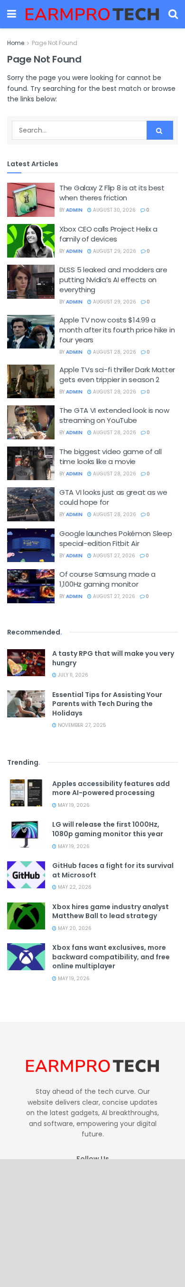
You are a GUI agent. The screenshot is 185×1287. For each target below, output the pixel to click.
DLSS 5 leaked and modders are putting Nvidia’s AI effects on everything (113, 280)
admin (74, 210)
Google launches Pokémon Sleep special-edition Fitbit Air (115, 538)
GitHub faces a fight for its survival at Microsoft (113, 870)
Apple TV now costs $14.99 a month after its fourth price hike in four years (117, 330)
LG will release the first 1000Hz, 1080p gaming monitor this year (107, 829)
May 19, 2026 (73, 805)
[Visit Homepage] (92, 14)
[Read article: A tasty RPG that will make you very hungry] (26, 662)
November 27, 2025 (81, 725)
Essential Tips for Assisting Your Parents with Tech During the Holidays (107, 704)
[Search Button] (173, 14)
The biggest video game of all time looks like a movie (110, 456)
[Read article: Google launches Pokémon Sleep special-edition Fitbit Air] (31, 545)
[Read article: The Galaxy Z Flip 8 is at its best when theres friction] (31, 200)
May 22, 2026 (74, 887)
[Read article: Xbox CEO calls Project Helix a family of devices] (31, 241)
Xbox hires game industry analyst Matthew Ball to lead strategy (110, 911)
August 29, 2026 (114, 251)
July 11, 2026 (72, 675)
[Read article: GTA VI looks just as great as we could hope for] (31, 504)
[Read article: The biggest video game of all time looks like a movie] (31, 464)
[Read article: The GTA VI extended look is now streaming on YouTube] (31, 422)
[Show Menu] (11, 14)
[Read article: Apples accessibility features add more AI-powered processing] (26, 792)
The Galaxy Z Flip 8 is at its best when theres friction (112, 193)
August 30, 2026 (114, 210)
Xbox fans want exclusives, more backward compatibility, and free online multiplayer (111, 957)
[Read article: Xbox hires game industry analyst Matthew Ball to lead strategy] (26, 916)
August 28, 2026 (114, 352)
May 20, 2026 (74, 928)
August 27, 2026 (113, 555)
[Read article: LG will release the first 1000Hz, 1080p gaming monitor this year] (26, 833)
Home (15, 43)
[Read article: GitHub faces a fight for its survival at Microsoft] (26, 874)
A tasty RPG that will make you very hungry (113, 658)
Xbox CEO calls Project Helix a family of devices (108, 234)
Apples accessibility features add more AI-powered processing (111, 788)
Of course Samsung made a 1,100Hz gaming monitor (107, 579)
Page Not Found (54, 43)
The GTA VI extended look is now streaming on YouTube (114, 415)
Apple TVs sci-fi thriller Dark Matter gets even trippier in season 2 (117, 374)
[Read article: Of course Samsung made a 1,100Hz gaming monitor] (31, 586)
